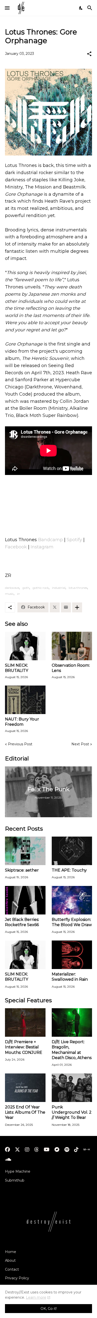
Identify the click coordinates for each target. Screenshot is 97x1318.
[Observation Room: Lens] (72, 646)
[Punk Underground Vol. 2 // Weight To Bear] (72, 1087)
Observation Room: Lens (71, 668)
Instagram (42, 547)
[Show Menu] (7, 8)
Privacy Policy (17, 1278)
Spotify (74, 539)
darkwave (12, 588)
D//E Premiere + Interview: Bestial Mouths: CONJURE (23, 1047)
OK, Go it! (49, 1308)
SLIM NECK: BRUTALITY (16, 668)
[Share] (89, 54)
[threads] (36, 1149)
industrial (58, 588)
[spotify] (66, 1149)
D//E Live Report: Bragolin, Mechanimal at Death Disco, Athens (72, 1049)
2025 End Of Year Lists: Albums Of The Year (25, 1112)
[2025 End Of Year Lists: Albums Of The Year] (25, 1087)
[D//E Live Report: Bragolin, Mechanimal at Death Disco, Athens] (72, 1022)
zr (18, 594)
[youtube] (46, 1149)
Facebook (16, 547)
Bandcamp (50, 539)
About (10, 1260)
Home (10, 1252)
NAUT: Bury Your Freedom (22, 722)
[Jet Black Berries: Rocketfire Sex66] (25, 900)
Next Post (80, 744)
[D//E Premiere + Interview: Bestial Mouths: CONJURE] (25, 1022)
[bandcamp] (56, 1149)
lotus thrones (78, 588)
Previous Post (20, 744)
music (9, 594)
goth (25, 588)
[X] (55, 607)
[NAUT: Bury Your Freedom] (25, 700)
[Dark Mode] (81, 8)
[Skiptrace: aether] (25, 851)
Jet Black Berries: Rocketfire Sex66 (22, 922)
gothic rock (41, 588)
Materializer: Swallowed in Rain (70, 977)
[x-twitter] (17, 1149)
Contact (12, 1269)
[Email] (66, 607)
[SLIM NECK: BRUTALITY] (25, 646)
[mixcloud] (87, 1149)
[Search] (90, 8)
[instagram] (27, 1149)
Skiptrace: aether (22, 870)
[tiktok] (76, 1149)
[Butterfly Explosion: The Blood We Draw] (72, 900)
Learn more (36, 1297)
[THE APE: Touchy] (72, 851)
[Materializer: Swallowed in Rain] (72, 955)
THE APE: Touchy (69, 870)
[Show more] (77, 607)
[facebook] (7, 1149)
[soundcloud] (8, 1159)
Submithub (14, 1180)
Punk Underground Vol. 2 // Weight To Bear (72, 1112)
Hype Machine (17, 1171)
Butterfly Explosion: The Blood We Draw (72, 922)
